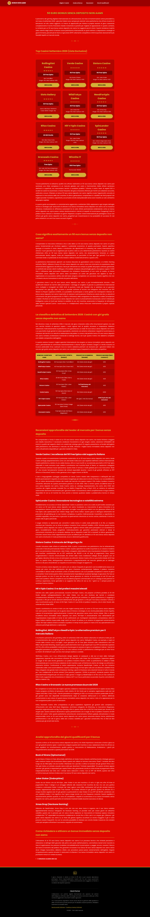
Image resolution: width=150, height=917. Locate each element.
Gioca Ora (48, 85)
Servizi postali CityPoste (58, 907)
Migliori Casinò (64, 3)
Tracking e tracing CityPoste (74, 907)
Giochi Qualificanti (103, 3)
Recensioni (89, 3)
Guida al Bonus (77, 3)
